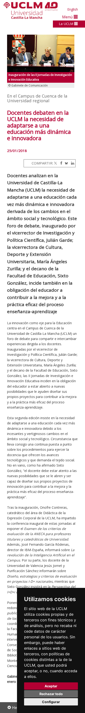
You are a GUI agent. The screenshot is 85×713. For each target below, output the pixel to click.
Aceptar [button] (51, 686)
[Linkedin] (71, 163)
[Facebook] (60, 163)
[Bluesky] (65, 163)
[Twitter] (55, 163)
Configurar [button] (51, 702)
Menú (68, 17)
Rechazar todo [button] (51, 694)
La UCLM (66, 23)
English (72, 9)
